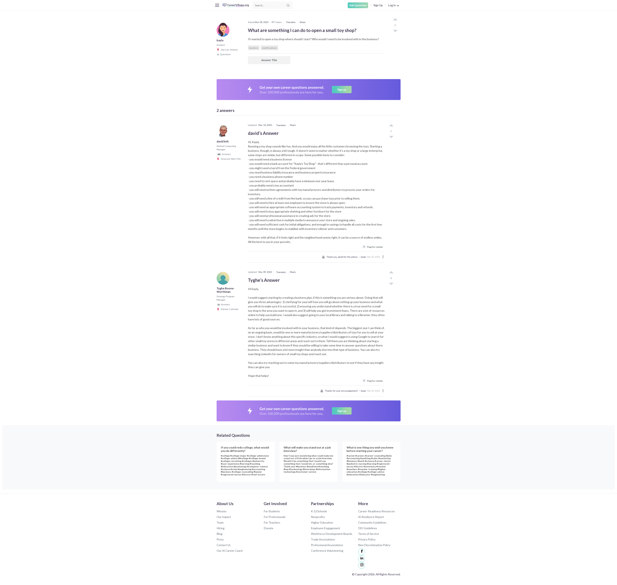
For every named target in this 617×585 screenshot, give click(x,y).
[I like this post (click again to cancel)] (395, 19)
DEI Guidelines (367, 528)
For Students (272, 511)
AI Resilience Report (371, 517)
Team (220, 522)
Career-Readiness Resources (376, 511)
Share (302, 22)
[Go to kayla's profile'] (224, 31)
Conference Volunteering (327, 550)
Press (220, 539)
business (253, 47)
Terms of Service (368, 533)
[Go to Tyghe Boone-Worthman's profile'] (224, 279)
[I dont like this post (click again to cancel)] (395, 31)
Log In (392, 5)
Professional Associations (327, 545)
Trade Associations (323, 539)
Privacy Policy (367, 539)
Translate (290, 22)
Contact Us (224, 545)
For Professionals (275, 517)
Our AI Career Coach (230, 550)
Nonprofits (318, 517)
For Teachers (272, 522)
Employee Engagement (325, 528)
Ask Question (358, 5)
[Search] (288, 5)
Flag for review (373, 246)
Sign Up (378, 5)
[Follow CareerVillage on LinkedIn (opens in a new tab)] (361, 558)
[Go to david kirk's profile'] (224, 132)
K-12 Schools (319, 511)
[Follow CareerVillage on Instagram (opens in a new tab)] (361, 565)
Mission (221, 511)
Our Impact (224, 517)
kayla (363, 256)
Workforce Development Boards (331, 533)
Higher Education (322, 522)
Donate (268, 528)
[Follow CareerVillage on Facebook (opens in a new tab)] (361, 552)
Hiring (220, 528)
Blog (219, 533)
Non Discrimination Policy (374, 545)
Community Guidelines (372, 522)
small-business (269, 47)
